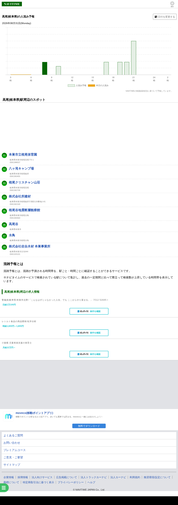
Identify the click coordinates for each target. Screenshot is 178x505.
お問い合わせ (11, 442)
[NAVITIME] (12, 4)
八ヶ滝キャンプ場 (21, 168)
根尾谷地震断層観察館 (24, 210)
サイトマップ (11, 464)
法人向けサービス (42, 477)
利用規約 (135, 477)
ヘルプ (91, 482)
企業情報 (8, 477)
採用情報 (23, 477)
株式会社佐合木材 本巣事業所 (29, 246)
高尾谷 (13, 224)
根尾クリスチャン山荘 (24, 182)
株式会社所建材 (20, 196)
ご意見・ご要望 (13, 457)
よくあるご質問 (13, 435)
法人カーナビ (118, 477)
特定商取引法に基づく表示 (38, 482)
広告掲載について (66, 477)
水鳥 (12, 235)
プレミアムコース (14, 450)
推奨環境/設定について (157, 477)
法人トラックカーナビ (94, 477)
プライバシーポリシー (71, 482)
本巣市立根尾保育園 (23, 154)
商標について (11, 482)
